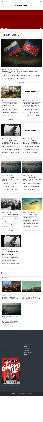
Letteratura (26, 354)
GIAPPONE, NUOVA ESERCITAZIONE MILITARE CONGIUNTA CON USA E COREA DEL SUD (10, 179)
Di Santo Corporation (21, 393)
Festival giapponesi (27, 352)
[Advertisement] (21, 19)
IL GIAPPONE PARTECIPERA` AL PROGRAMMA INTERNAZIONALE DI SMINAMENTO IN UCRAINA (10, 103)
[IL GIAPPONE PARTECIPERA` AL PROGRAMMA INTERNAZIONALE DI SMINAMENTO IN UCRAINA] (11, 91)
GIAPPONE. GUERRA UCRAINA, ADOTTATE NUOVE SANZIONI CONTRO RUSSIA (30, 216)
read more (21, 82)
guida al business (27, 344)
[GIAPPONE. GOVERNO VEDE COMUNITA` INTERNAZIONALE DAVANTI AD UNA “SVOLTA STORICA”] (32, 130)
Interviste (25, 346)
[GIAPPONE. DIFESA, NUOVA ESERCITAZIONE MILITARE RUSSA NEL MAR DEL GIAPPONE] (32, 167)
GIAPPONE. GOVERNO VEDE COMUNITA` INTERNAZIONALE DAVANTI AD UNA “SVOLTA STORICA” (31, 142)
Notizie (25, 337)
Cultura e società (27, 348)
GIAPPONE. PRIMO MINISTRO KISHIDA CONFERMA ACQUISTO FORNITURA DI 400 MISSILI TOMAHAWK (11, 253)
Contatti (4, 344)
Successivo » (13, 272)
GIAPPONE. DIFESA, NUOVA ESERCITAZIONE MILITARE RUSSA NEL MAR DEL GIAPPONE (32, 179)
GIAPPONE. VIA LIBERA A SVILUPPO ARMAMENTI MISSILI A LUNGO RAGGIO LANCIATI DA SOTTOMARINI (10, 142)
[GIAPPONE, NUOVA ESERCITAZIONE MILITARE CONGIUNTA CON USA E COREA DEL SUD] (11, 167)
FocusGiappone (5, 28)
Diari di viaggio (26, 350)
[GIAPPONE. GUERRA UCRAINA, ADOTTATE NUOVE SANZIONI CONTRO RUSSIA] (32, 204)
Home (3, 30)
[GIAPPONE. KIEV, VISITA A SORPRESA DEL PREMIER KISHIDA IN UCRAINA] (11, 204)
